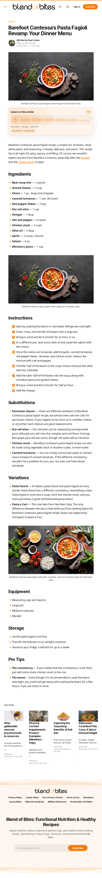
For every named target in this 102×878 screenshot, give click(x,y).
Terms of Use (73, 797)
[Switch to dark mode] (68, 7)
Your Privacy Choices (52, 797)
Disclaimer (88, 797)
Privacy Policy (15, 797)
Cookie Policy (32, 797)
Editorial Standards (34, 801)
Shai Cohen (34, 40)
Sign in (77, 6)
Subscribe (90, 6)
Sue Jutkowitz (30, 43)
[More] (5, 7)
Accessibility (15, 801)
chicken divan (26, 162)
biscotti (85, 157)
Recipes (11, 22)
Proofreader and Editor (81, 801)
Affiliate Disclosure (57, 801)
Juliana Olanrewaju (61, 749)
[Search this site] (60, 7)
